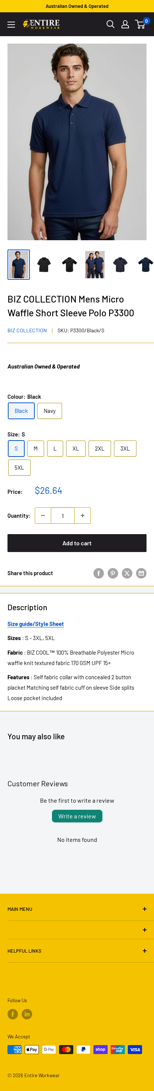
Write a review (77, 815)
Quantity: (18, 515)
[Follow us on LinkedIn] (27, 1014)
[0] (140, 24)
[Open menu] (11, 25)
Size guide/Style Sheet (35, 623)
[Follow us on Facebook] (12, 1014)
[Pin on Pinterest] (113, 572)
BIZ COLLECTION (27, 330)
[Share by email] (141, 572)
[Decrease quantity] (43, 515)
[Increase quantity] (82, 515)
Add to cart (77, 542)
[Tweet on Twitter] (127, 572)
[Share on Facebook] (98, 572)
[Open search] (111, 24)
